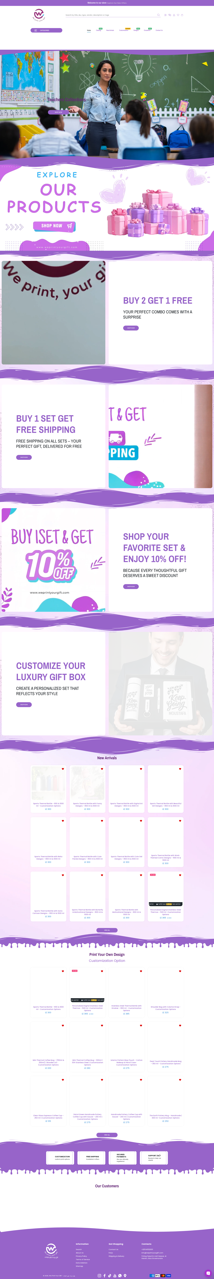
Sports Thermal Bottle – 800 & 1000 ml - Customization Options (48, 804)
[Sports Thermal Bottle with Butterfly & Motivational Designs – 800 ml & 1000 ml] (87, 889)
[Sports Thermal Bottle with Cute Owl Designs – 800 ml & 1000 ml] (126, 835)
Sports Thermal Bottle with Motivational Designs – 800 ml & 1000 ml (126, 912)
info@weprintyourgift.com (152, 1253)
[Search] (158, 15)
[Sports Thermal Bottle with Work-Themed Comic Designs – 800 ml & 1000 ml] (165, 835)
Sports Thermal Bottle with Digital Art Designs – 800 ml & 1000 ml (126, 804)
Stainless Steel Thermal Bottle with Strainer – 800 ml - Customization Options (126, 1008)
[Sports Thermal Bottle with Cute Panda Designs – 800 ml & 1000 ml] (87, 835)
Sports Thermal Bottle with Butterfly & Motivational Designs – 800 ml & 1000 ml (87, 912)
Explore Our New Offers (117, 3)
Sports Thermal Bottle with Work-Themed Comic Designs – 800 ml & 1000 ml (165, 857)
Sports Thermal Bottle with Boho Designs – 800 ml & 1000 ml (48, 857)
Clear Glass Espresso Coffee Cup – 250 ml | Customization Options (48, 1116)
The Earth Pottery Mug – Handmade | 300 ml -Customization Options (165, 1116)
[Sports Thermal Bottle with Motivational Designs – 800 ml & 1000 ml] (126, 889)
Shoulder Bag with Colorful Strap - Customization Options (165, 1008)
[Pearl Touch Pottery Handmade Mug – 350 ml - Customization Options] (165, 1040)
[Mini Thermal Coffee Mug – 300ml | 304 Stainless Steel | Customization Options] (87, 1040)
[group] (107, 206)
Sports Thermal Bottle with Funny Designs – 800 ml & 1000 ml (87, 804)
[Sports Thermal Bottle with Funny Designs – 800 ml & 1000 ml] (87, 783)
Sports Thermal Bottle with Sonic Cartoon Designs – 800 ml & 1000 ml (48, 912)
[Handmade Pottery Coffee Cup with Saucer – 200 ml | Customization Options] (126, 1094)
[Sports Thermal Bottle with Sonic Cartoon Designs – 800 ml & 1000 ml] (48, 889)
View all (107, 930)
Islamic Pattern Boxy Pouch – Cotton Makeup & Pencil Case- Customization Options (126, 1062)
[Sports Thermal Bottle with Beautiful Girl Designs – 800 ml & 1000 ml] (165, 783)
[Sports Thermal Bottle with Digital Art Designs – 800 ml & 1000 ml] (126, 783)
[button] (170, 15)
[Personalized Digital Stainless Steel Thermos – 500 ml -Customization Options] (165, 889)
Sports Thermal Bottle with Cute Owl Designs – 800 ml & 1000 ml (126, 857)
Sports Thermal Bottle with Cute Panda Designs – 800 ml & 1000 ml (87, 857)
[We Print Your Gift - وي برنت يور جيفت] (39, 15)
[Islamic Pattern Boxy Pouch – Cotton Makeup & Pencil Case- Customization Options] (126, 1040)
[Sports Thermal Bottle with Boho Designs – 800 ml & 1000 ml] (48, 835)
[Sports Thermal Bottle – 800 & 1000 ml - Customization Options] (48, 783)
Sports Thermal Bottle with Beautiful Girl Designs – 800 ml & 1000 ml (165, 804)
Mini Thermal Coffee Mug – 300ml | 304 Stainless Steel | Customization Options (87, 1062)
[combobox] (113, 15)
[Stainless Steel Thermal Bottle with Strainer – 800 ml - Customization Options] (126, 985)
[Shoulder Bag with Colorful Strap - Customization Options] (165, 985)
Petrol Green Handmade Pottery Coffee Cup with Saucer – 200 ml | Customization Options (87, 1116)
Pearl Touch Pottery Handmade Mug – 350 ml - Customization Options (165, 1062)
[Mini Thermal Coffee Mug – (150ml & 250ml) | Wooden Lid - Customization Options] (48, 1040)
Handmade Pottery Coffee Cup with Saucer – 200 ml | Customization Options (126, 1116)
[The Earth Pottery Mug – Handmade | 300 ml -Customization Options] (165, 1094)
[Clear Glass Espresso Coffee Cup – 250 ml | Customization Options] (48, 1094)
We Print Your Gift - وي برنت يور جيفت (62, 1276)
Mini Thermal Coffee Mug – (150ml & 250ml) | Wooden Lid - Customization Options (48, 1062)
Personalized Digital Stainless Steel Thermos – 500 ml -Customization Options (165, 912)
